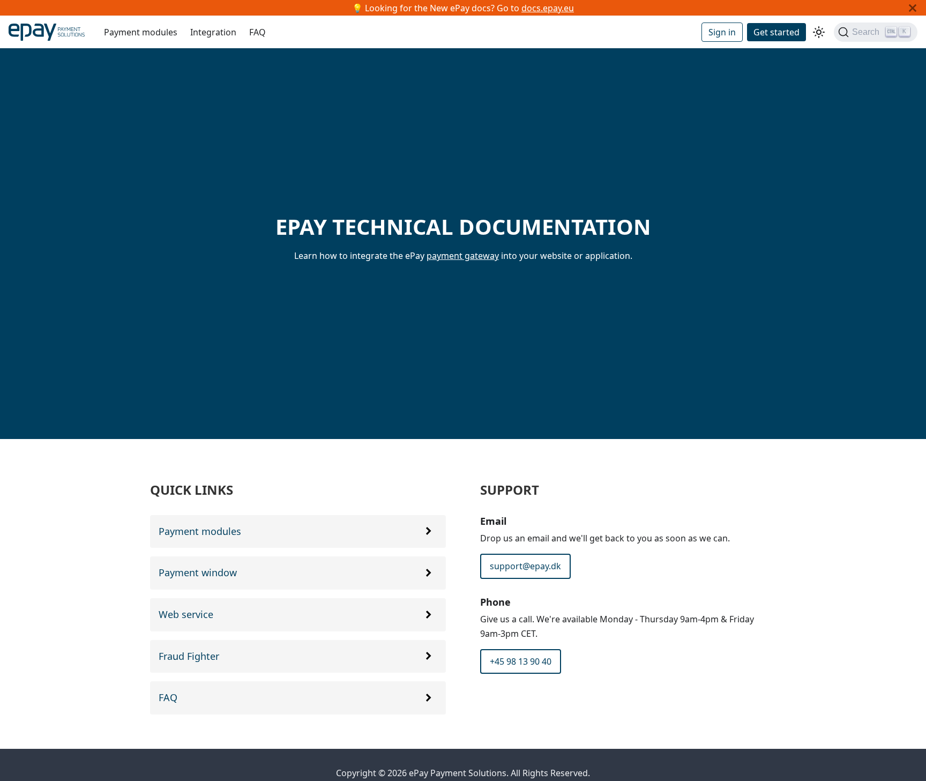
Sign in (722, 32)
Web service (186, 614)
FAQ (257, 32)
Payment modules (140, 32)
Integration (213, 32)
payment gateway (463, 256)
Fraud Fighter (189, 656)
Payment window (198, 572)
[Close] (912, 8)
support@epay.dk (525, 566)
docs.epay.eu (547, 8)
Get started (776, 32)
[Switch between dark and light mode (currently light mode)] (818, 32)
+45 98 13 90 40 (520, 661)
